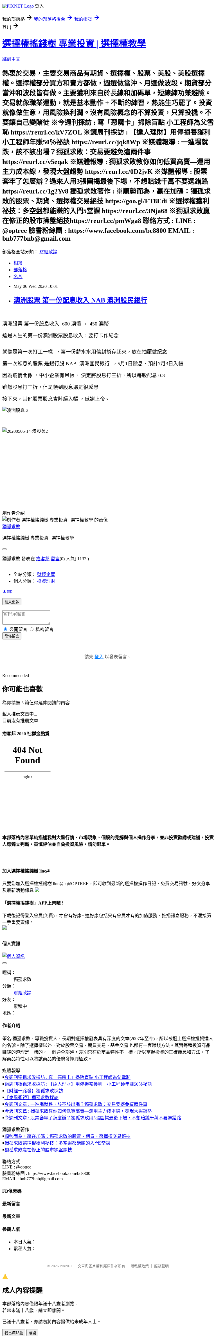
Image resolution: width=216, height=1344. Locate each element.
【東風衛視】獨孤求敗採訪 (31, 1097)
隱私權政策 (139, 1266)
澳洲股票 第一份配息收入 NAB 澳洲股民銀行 (80, 300)
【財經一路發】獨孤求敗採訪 (33, 1090)
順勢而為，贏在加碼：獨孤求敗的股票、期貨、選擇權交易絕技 (67, 1136)
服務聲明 (161, 1266)
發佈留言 (11, 636)
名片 (18, 276)
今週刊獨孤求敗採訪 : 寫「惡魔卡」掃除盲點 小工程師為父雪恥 (67, 1077)
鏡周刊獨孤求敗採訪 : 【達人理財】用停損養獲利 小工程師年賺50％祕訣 (78, 1084)
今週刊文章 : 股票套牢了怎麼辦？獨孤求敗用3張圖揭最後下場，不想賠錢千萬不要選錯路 (92, 1117)
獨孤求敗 (11, 526)
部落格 (20, 269)
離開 (32, 1333)
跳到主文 (11, 59)
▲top (7, 591)
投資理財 (46, 581)
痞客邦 (43, 558)
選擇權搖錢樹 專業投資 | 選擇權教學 (74, 43)
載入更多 (11, 602)
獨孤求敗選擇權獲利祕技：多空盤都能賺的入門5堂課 (57, 1143)
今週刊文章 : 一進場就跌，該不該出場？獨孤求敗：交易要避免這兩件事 (75, 1104)
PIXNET (66, 1266)
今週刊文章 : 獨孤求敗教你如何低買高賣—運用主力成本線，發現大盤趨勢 (78, 1111)
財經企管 (46, 574)
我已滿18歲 (13, 1333)
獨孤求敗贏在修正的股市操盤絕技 (38, 1149)
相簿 (18, 263)
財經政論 (48, 251)
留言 (55, 558)
